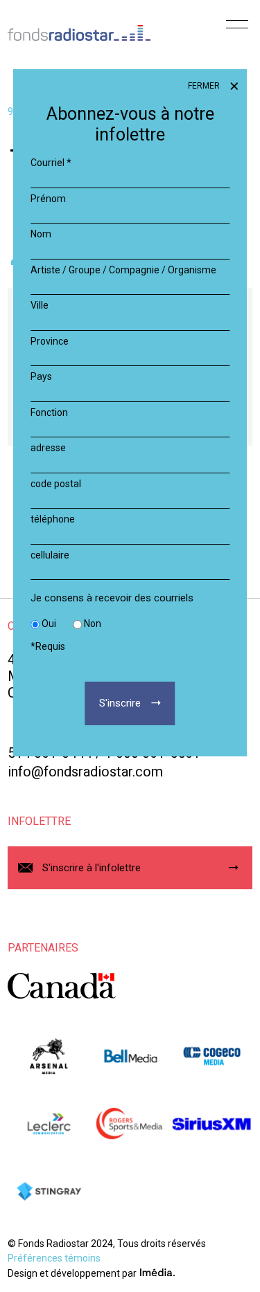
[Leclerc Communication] (48, 1124)
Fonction (49, 412)
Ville (40, 305)
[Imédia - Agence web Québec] (157, 1272)
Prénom (48, 198)
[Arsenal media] (48, 1056)
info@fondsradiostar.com (85, 771)
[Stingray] (48, 1192)
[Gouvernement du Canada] (62, 985)
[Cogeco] (211, 1056)
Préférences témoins (54, 1258)
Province (50, 341)
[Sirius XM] (211, 1124)
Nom (41, 233)
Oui (49, 623)
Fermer (205, 86)
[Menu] (237, 29)
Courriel (51, 162)
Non (92, 623)
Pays (41, 376)
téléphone (53, 519)
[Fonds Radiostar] (79, 25)
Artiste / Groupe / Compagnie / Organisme (123, 269)
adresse (48, 447)
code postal (56, 483)
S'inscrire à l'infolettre (91, 868)
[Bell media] (130, 1056)
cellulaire (50, 555)
